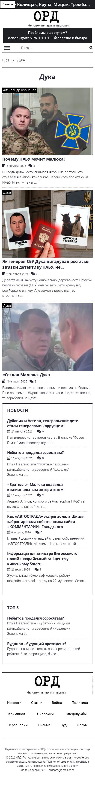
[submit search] (91, 47)
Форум (82, 725)
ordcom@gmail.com (61, 770)
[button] (7, 48)
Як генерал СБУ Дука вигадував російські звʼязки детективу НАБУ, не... (45, 264)
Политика (80, 703)
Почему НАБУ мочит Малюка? (33, 159)
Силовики (45, 714)
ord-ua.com (71, 765)
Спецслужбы (76, 714)
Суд (64, 725)
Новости (14, 703)
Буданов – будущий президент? (36, 643)
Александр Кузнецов (19, 90)
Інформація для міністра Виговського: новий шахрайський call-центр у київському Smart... (43, 558)
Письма (44, 725)
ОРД (5, 60)
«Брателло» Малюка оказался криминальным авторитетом (35, 487)
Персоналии (17, 725)
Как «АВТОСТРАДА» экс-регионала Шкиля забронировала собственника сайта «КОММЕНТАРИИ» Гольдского (45, 521)
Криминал (16, 714)
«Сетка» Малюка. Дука (26, 374)
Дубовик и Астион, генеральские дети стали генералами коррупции (43, 423)
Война (57, 703)
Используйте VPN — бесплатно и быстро (47, 35)
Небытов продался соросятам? (35, 452)
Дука (7, 192)
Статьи (36, 703)
